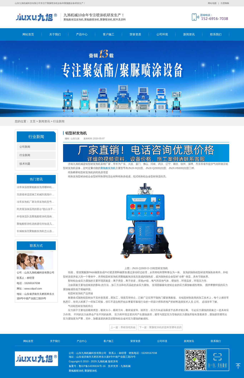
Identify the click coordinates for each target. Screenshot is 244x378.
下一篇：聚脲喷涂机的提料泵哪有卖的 (160, 327)
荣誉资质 (135, 34)
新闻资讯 (189, 34)
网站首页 (28, 34)
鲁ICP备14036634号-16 (92, 366)
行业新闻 (58, 121)
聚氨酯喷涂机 (76, 370)
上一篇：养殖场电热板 (123, 327)
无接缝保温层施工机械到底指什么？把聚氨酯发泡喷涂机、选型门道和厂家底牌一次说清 (36, 194)
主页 (33, 121)
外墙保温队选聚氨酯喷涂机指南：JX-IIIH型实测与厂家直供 (36, 216)
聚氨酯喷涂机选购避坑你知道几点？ (36, 223)
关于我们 (55, 34)
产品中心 (82, 34)
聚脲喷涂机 (90, 370)
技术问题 (24, 163)
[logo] (36, 17)
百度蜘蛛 (225, 3)
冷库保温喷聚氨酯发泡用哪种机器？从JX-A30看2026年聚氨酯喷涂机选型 (36, 187)
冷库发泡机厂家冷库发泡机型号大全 (36, 201)
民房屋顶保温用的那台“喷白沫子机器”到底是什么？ (36, 209)
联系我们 (215, 34)
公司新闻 (24, 146)
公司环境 (162, 34)
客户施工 (108, 34)
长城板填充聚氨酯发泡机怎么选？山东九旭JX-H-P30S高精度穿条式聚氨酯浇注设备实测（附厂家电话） (36, 231)
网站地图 (213, 3)
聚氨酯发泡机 (108, 168)
